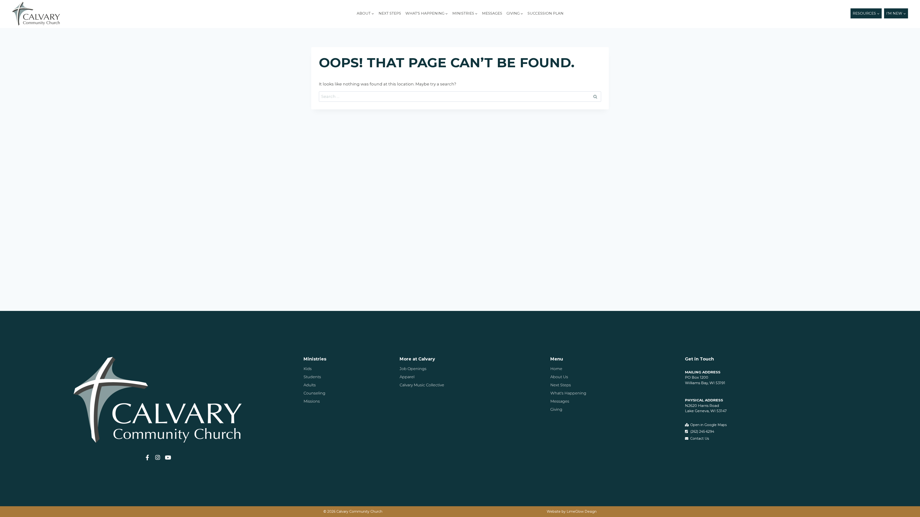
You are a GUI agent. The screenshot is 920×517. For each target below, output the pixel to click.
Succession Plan (546, 13)
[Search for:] (460, 96)
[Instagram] (158, 457)
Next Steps (390, 13)
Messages (492, 13)
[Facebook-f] (147, 457)
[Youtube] (168, 457)
